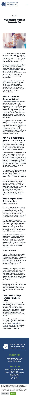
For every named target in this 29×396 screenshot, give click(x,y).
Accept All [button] (13, 393)
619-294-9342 (17, 361)
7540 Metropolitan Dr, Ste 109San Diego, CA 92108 (14, 359)
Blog (15, 16)
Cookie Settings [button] (5, 393)
